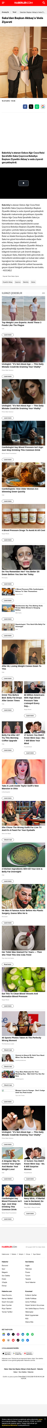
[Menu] (3, 2)
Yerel (14, 12)
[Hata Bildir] (22, 1377)
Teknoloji (28, 1269)
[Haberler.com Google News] (3, 1334)
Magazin (5, 1272)
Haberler (5, 1262)
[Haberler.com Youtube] (13, 1340)
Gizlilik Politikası (30, 1298)
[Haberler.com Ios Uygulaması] (7, 1353)
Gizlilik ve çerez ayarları (10, 1377)
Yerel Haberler (30, 1282)
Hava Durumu (7, 1295)
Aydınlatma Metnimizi (9, 1425)
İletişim (21, 1254)
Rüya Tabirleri (7, 1308)
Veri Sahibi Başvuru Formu (34, 1308)
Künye (28, 1254)
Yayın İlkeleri (37, 1254)
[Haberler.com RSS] (3, 1340)
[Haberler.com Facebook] (8, 1334)
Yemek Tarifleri (7, 1312)
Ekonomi (5, 1265)
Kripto (4, 1279)
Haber (15, 1372)
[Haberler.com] (9, 1247)
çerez (40, 1419)
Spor (3, 1269)
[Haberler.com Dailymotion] (27, 1340)
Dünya (4, 1286)
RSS (26, 1319)
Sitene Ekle (29, 1322)
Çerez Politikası (30, 1302)
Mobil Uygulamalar (31, 1315)
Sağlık (27, 1265)
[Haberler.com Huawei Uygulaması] (28, 1353)
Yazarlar (28, 1279)
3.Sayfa (4, 1282)
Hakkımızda (5, 1254)
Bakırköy (25, 282)
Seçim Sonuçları (7, 1302)
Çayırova (17, 282)
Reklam (14, 1254)
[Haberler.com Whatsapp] (27, 1334)
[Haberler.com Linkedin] (23, 1334)
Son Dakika (6, 1276)
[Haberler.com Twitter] (13, 1334)
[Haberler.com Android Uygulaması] (17, 1353)
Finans (27, 1272)
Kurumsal (28, 1291)
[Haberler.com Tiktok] (18, 1340)
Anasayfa (5, 12)
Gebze (33, 282)
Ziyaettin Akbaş (7, 282)
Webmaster (29, 1312)
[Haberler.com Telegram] (23, 1340)
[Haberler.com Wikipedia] (8, 1340)
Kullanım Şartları (31, 1295)
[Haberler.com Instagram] (18, 1334)
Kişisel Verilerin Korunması (34, 1305)
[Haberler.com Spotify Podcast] (32, 1334)
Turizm (27, 1276)
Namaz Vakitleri (7, 1298)
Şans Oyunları (7, 1305)
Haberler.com (7, 1291)
